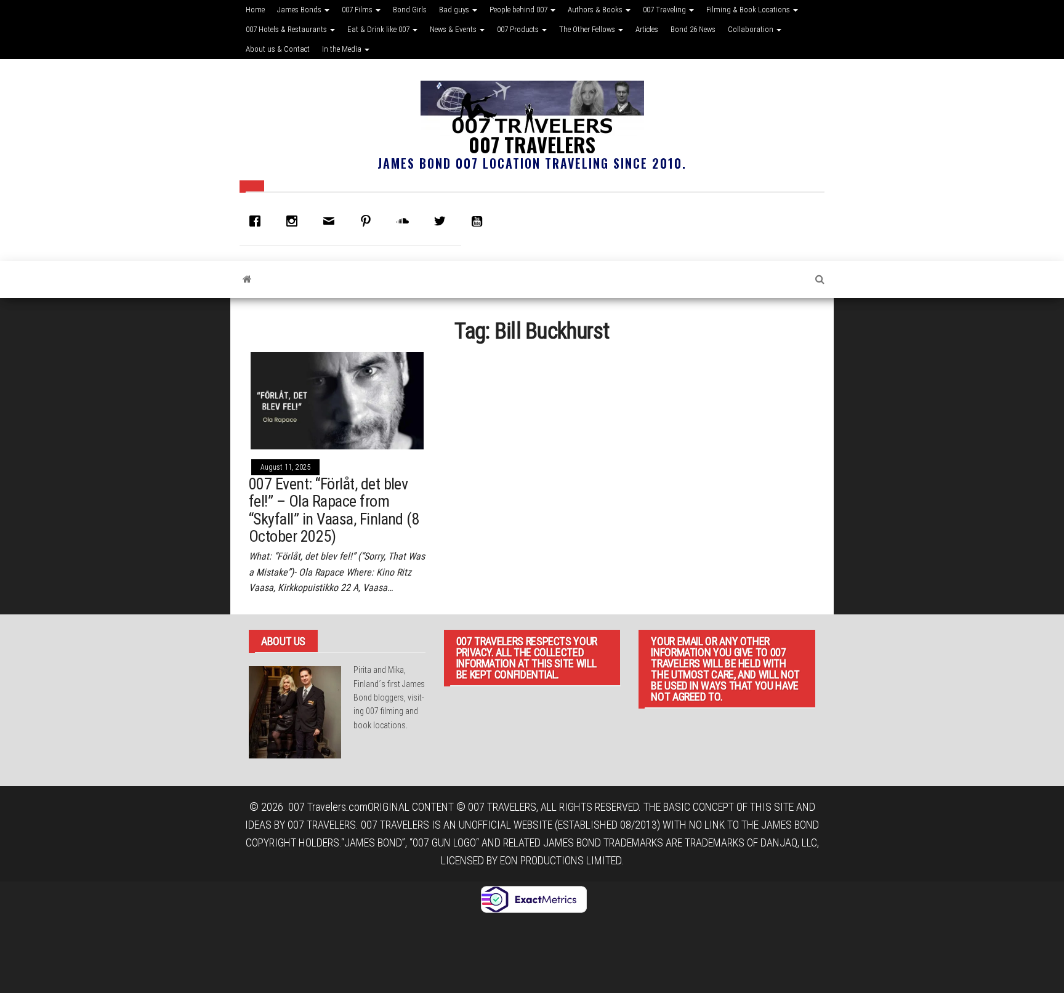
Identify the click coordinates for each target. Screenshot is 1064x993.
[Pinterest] (368, 221)
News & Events (454, 29)
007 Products (519, 29)
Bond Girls (410, 9)
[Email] (331, 221)
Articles (646, 29)
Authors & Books (596, 9)
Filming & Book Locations (749, 9)
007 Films (358, 9)
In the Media (342, 49)
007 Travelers (532, 144)
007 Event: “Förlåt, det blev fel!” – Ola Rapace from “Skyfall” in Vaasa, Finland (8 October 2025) (334, 510)
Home (255, 9)
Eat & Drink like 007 (379, 29)
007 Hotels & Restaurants (287, 29)
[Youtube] (479, 221)
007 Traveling (665, 9)
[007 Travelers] (247, 279)
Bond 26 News (693, 29)
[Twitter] (442, 221)
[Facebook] (258, 221)
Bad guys (455, 9)
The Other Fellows (588, 29)
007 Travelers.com (328, 806)
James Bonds (300, 9)
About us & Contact (278, 49)
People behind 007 (519, 9)
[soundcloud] (405, 221)
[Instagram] (294, 221)
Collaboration (751, 29)
